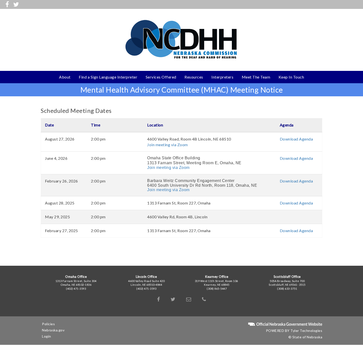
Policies (48, 324)
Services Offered (161, 77)
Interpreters (222, 77)
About (65, 77)
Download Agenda (296, 139)
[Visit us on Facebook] (7, 4)
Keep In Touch (291, 77)
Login (46, 336)
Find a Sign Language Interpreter (108, 77)
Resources (193, 77)
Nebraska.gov (53, 330)
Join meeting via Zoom (167, 144)
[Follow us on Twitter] (16, 4)
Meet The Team (256, 77)
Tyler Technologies (306, 330)
